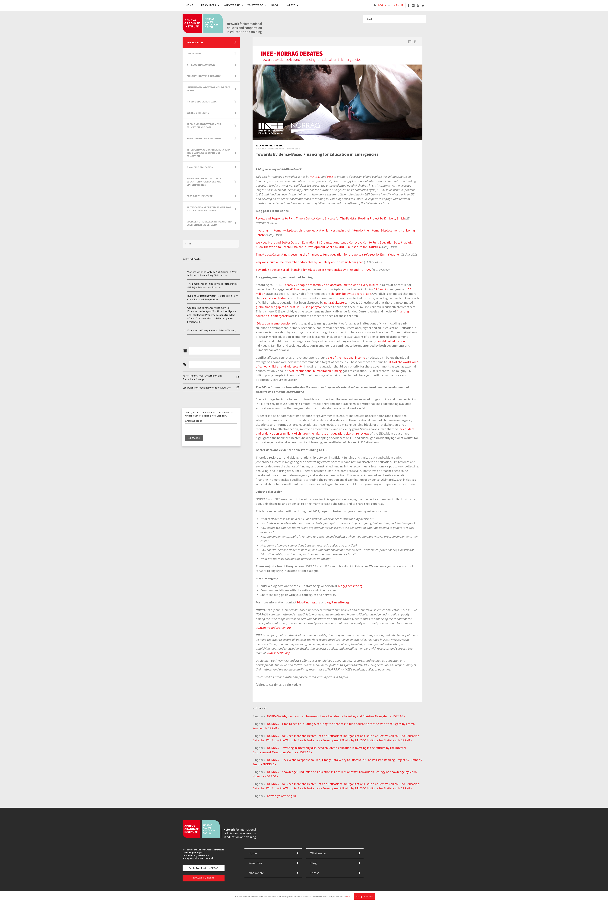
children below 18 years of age (351, 294)
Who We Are (232, 5)
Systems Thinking (198, 112)
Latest (290, 5)
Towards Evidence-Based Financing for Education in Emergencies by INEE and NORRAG (313, 270)
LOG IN (382, 5)
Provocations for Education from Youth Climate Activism (209, 209)
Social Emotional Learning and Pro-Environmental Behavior (210, 223)
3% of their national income (346, 357)
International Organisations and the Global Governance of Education (208, 153)
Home (189, 5)
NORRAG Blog (195, 42)
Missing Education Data (201, 101)
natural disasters (335, 302)
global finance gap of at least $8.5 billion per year (289, 307)
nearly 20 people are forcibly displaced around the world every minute (331, 285)
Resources (208, 5)
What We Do (255, 5)
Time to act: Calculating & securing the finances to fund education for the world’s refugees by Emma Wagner (328, 254)
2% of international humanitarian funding (314, 371)
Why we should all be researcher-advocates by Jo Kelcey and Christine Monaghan (309, 262)
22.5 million (381, 289)
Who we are (256, 873)
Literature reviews (357, 433)
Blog (274, 5)
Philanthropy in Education (204, 75)
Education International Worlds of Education (207, 387)
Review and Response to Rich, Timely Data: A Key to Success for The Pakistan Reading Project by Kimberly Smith (330, 218)
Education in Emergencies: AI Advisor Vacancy (211, 330)
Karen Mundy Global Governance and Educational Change (202, 377)
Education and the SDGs (270, 145)
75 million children (275, 298)
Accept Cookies (364, 896)
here (348, 896)
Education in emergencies (273, 323)
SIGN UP (398, 5)
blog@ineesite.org (350, 586)
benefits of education (390, 341)
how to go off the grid (281, 796)
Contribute (194, 53)
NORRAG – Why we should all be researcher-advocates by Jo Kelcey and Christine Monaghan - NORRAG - (336, 716)
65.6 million (298, 289)
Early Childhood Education (204, 138)
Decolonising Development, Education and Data (204, 125)
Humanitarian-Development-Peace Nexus (208, 89)
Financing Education (200, 167)
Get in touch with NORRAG (203, 868)
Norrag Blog (293, 149)
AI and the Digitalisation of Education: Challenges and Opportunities (204, 181)
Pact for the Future (200, 196)
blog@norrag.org (308, 602)
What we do (318, 853)
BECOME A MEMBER (203, 878)
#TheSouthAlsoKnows (201, 64)
